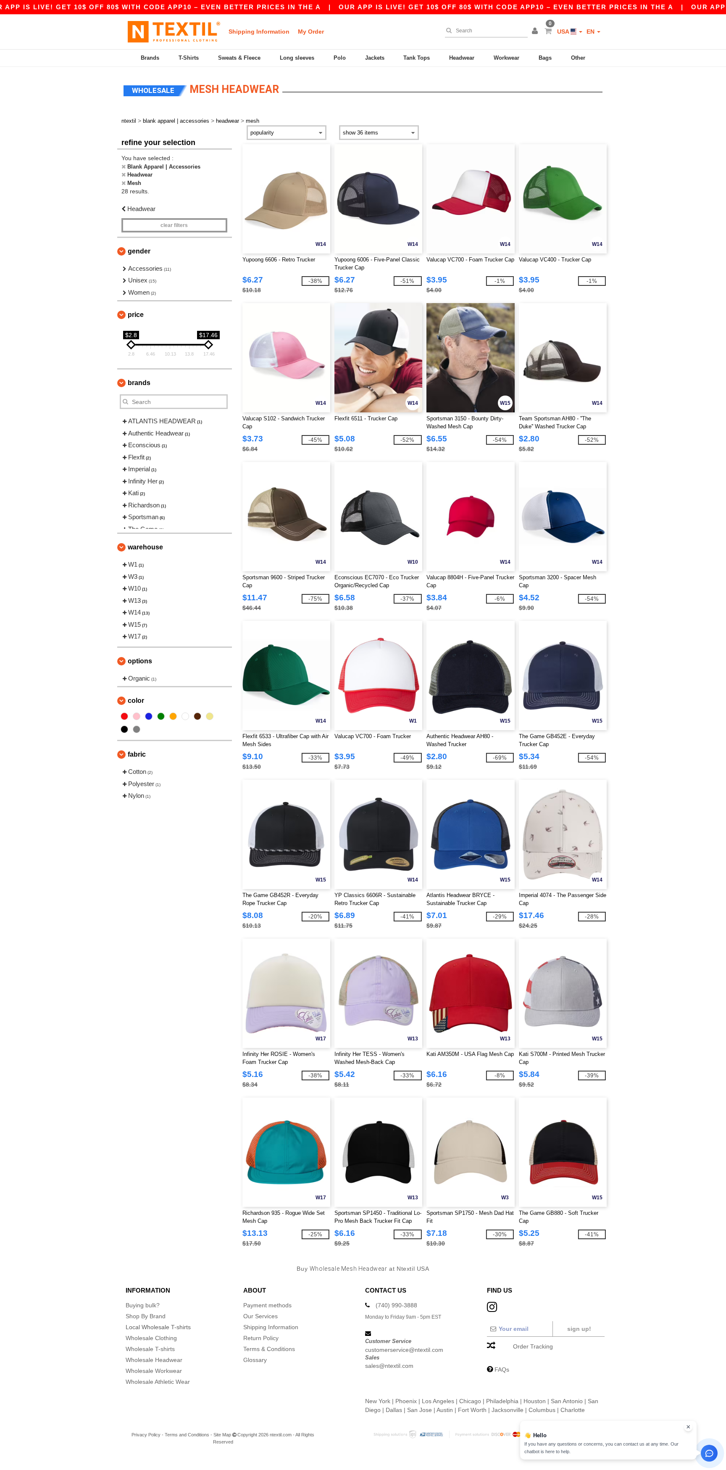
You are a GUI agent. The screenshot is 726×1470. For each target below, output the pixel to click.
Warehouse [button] (145, 547)
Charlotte (572, 1410)
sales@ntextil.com (389, 1365)
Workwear (506, 58)
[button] (536, 31)
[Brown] (197, 716)
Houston (534, 1401)
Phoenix (406, 1401)
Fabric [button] (137, 754)
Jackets (374, 58)
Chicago (470, 1401)
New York (377, 1401)
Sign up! (579, 1328)
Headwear (461, 58)
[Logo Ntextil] (174, 31)
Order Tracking (533, 1346)
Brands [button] (139, 382)
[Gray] (136, 729)
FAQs (502, 1369)
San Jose (419, 1410)
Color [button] (136, 700)
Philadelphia (502, 1401)
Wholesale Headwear (154, 1360)
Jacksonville (507, 1410)
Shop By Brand (146, 1316)
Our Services (260, 1316)
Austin (445, 1410)
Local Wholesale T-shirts (158, 1327)
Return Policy (261, 1338)
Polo (340, 58)
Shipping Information (259, 31)
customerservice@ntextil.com (404, 1349)
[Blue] (149, 716)
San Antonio (567, 1401)
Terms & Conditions (269, 1349)
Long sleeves (297, 58)
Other (578, 58)
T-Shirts (189, 58)
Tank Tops (416, 58)
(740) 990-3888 (396, 1305)
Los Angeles (438, 1401)
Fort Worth (472, 1410)
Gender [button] (139, 251)
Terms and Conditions (187, 1434)
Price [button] (136, 314)
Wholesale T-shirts (150, 1349)
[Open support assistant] (709, 1453)
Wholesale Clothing (151, 1338)
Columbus (542, 1410)
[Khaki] (209, 716)
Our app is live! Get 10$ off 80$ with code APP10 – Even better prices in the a (506, 7)
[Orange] (173, 716)
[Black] (124, 729)
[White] (185, 716)
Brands (150, 58)
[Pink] (136, 716)
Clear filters (174, 225)
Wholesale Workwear (154, 1370)
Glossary (255, 1360)
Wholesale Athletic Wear (158, 1381)
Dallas (394, 1410)
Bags (545, 58)
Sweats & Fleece (239, 58)
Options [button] (140, 661)
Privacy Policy (146, 1434)
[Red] (124, 716)
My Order (311, 31)
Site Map (222, 1434)
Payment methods (267, 1305)
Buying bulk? (143, 1305)
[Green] (161, 716)
